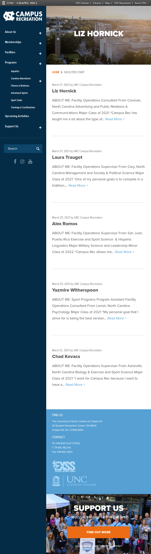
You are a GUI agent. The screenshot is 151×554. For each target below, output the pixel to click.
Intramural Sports (19, 93)
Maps (107, 3)
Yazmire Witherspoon (75, 290)
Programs (23, 63)
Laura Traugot (67, 157)
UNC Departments (122, 3)
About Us (23, 33)
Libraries (97, 3)
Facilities (23, 53)
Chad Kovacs (66, 356)
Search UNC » (141, 3)
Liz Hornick (64, 91)
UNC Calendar (82, 3)
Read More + (115, 119)
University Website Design (87, 546)
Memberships (23, 43)
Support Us (23, 127)
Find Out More (98, 532)
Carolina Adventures (26, 79)
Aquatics (15, 71)
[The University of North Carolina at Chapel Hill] (23, 3)
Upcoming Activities (17, 116)
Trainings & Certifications (23, 107)
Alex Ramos (64, 224)
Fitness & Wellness (20, 86)
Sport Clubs (16, 100)
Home (56, 72)
